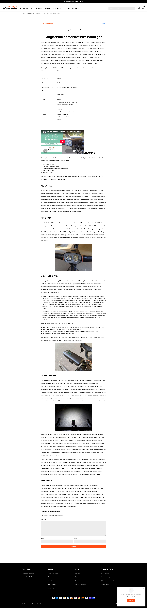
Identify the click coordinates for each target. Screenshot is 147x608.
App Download (52, 584)
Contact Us (51, 588)
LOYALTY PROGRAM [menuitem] (42, 8)
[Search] (133, 8)
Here (81, 30)
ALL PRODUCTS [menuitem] (26, 8)
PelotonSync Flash (27, 577)
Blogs (76, 577)
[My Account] (139, 8)
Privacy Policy (105, 584)
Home (23, 13)
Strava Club (78, 581)
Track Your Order (53, 573)
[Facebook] (116, 603)
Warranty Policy (105, 577)
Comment (43, 519)
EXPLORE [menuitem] (56, 8)
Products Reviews (30, 13)
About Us (77, 573)
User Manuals (52, 581)
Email (75, 538)
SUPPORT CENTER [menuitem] (70, 8)
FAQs (49, 577)
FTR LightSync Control (28, 573)
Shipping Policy (105, 573)
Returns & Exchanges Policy (109, 581)
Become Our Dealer (80, 584)
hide (104, 23)
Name (42, 538)
